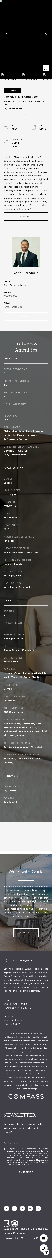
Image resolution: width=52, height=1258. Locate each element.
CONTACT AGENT (26, 316)
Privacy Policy (22, 1164)
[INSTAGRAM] (14, 1208)
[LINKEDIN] (22, 1208)
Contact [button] (26, 216)
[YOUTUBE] (30, 1208)
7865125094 (10, 296)
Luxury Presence (14, 1233)
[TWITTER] (38, 1208)
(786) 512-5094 (12, 1024)
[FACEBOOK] (6, 1208)
